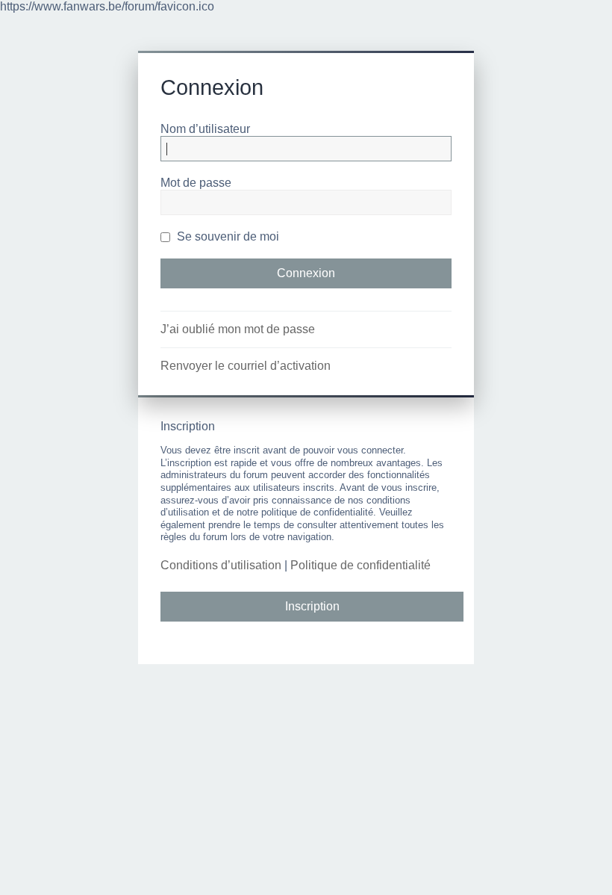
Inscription (312, 606)
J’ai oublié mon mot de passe (237, 329)
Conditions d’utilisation (220, 565)
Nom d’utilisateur (205, 129)
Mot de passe (195, 182)
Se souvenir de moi (226, 236)
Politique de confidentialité (360, 565)
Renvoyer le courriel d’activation (245, 365)
